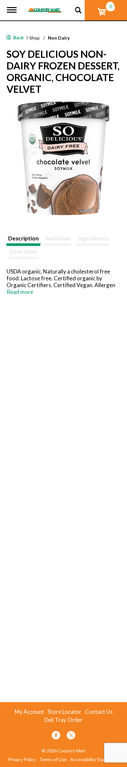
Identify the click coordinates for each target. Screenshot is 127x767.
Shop (34, 38)
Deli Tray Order (63, 720)
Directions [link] (23, 251)
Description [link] (23, 238)
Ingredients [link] (93, 238)
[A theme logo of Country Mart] (45, 6)
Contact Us (99, 712)
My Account (29, 712)
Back (18, 37)
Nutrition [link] (58, 238)
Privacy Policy (22, 759)
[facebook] (56, 736)
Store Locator (64, 712)
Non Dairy (59, 38)
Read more (20, 291)
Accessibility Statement (94, 759)
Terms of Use (53, 759)
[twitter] (71, 736)
